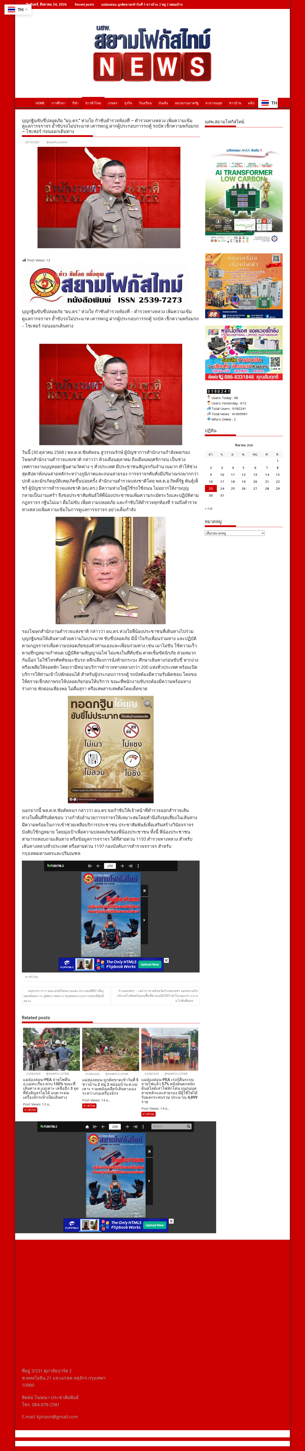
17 (222, 481)
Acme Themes (196, 1443)
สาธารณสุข (213, 103)
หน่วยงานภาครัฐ (186, 103)
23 (211, 488)
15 (278, 474)
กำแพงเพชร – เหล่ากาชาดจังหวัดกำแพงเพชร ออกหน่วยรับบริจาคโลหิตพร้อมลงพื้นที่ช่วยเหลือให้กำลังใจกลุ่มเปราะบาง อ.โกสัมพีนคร (157, 996)
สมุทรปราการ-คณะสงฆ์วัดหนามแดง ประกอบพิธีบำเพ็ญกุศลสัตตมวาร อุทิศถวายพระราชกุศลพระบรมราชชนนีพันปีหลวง (63, 996)
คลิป (251, 103)
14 (267, 474)
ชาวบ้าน (235, 103)
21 (267, 481)
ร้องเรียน (145, 103)
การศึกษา (58, 103)
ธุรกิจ (128, 103)
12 (244, 474)
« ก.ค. (209, 508)
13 (255, 474)
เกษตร (112, 103)
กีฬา (75, 103)
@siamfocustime (56, 142)
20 (255, 481)
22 (278, 481)
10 (222, 474)
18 (233, 481)
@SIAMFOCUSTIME (57, 1074)
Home (40, 103)
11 (233, 474)
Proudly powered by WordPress (123, 1443)
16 (211, 481)
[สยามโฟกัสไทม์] (26, 102)
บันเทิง (163, 103)
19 (244, 481)
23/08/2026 (32, 1074)
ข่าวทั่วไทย (93, 103)
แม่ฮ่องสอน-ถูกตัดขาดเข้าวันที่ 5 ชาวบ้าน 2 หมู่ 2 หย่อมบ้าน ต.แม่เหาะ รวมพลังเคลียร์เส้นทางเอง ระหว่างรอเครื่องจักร (181, 4)
